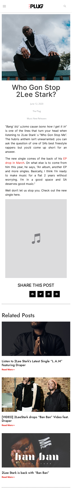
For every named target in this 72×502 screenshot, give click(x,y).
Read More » (8, 369)
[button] (65, 6)
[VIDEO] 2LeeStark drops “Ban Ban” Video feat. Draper (35, 419)
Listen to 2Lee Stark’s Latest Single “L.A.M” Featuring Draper (32, 363)
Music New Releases (36, 118)
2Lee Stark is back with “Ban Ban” (25, 472)
